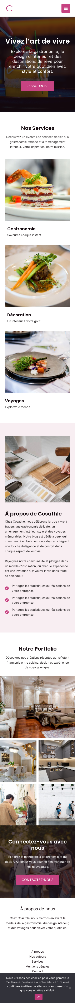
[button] (37, 86)
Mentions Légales (37, 966)
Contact (37, 971)
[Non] (70, 988)
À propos (37, 951)
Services (37, 961)
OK (39, 996)
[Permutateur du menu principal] (65, 8)
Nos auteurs (37, 956)
